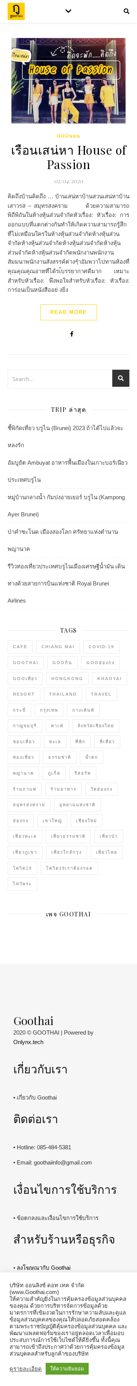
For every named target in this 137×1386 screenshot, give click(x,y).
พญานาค (23, 773)
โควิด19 (22, 868)
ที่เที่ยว (107, 741)
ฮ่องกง (21, 820)
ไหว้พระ (22, 883)
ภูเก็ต (54, 773)
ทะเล (55, 741)
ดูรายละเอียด (26, 1369)
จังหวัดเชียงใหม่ (96, 725)
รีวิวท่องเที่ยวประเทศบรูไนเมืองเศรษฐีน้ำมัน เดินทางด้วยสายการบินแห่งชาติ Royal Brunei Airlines (66, 583)
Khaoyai (109, 678)
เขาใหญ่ (52, 820)
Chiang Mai (58, 646)
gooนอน (68, 136)
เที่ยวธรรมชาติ (68, 836)
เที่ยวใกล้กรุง (66, 852)
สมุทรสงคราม (29, 804)
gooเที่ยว (25, 678)
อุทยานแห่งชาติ (77, 804)
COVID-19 (101, 646)
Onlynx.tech (28, 1042)
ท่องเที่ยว (23, 757)
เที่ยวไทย (106, 852)
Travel (101, 694)
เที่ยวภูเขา (25, 852)
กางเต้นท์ (83, 710)
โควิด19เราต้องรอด (69, 868)
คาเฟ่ (57, 725)
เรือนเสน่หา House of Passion (68, 156)
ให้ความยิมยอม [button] (67, 1369)
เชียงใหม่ (86, 820)
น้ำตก (91, 757)
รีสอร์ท (83, 773)
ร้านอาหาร (63, 789)
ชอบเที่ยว (24, 741)
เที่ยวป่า (109, 836)
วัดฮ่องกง (102, 789)
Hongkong (67, 678)
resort (24, 694)
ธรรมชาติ (59, 757)
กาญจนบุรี (25, 725)
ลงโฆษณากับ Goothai (43, 1267)
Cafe (20, 646)
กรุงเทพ (49, 710)
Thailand (63, 694)
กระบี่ (19, 710)
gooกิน (62, 662)
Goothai (25, 662)
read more (68, 312)
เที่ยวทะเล (25, 836)
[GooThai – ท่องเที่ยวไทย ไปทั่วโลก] (16, 11)
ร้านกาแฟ (25, 789)
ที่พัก (80, 741)
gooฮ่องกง (100, 662)
